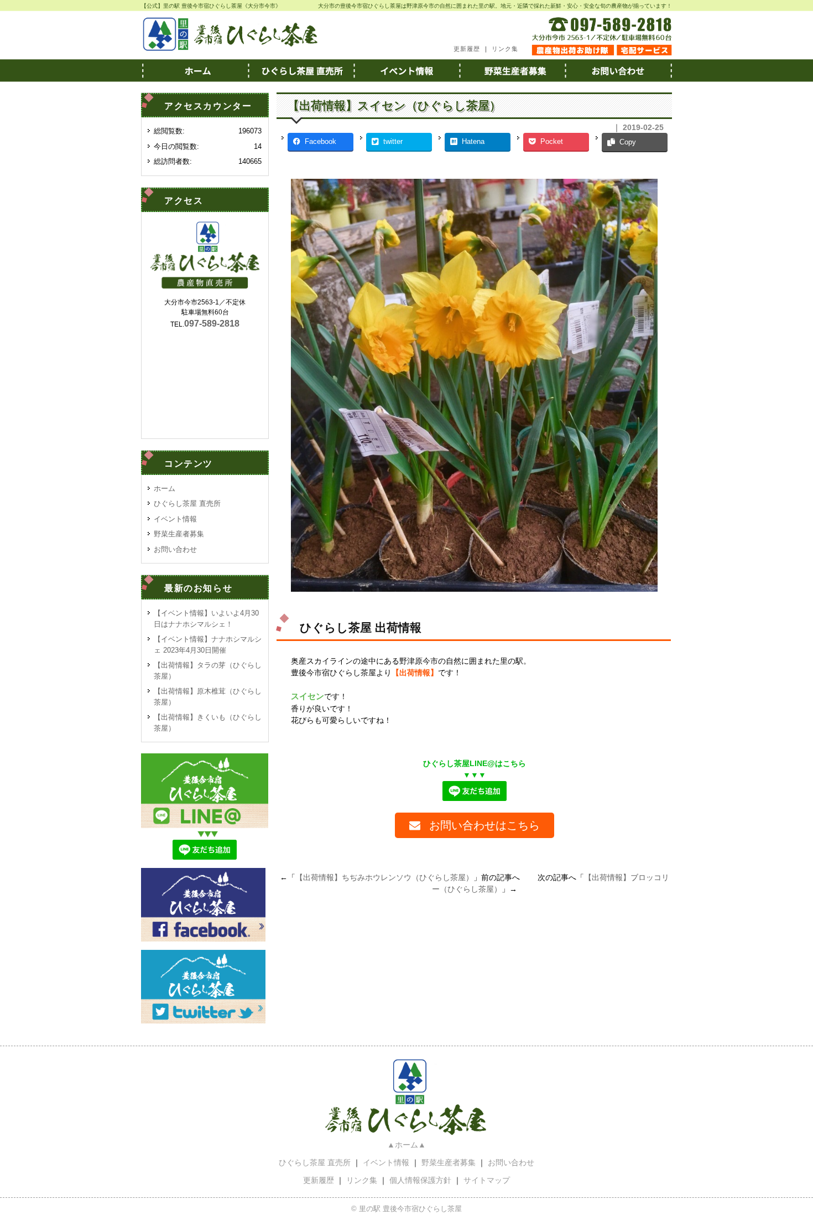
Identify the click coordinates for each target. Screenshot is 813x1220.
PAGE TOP (785, 1173)
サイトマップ (486, 1180)
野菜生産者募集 (513, 70)
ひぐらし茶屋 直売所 (187, 503)
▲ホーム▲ (406, 1144)
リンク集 (505, 48)
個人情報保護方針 (420, 1180)
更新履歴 (467, 48)
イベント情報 (406, 70)
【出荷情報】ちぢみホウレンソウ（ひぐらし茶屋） (384, 877)
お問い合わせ (619, 70)
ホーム (194, 70)
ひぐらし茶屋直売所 (300, 70)
